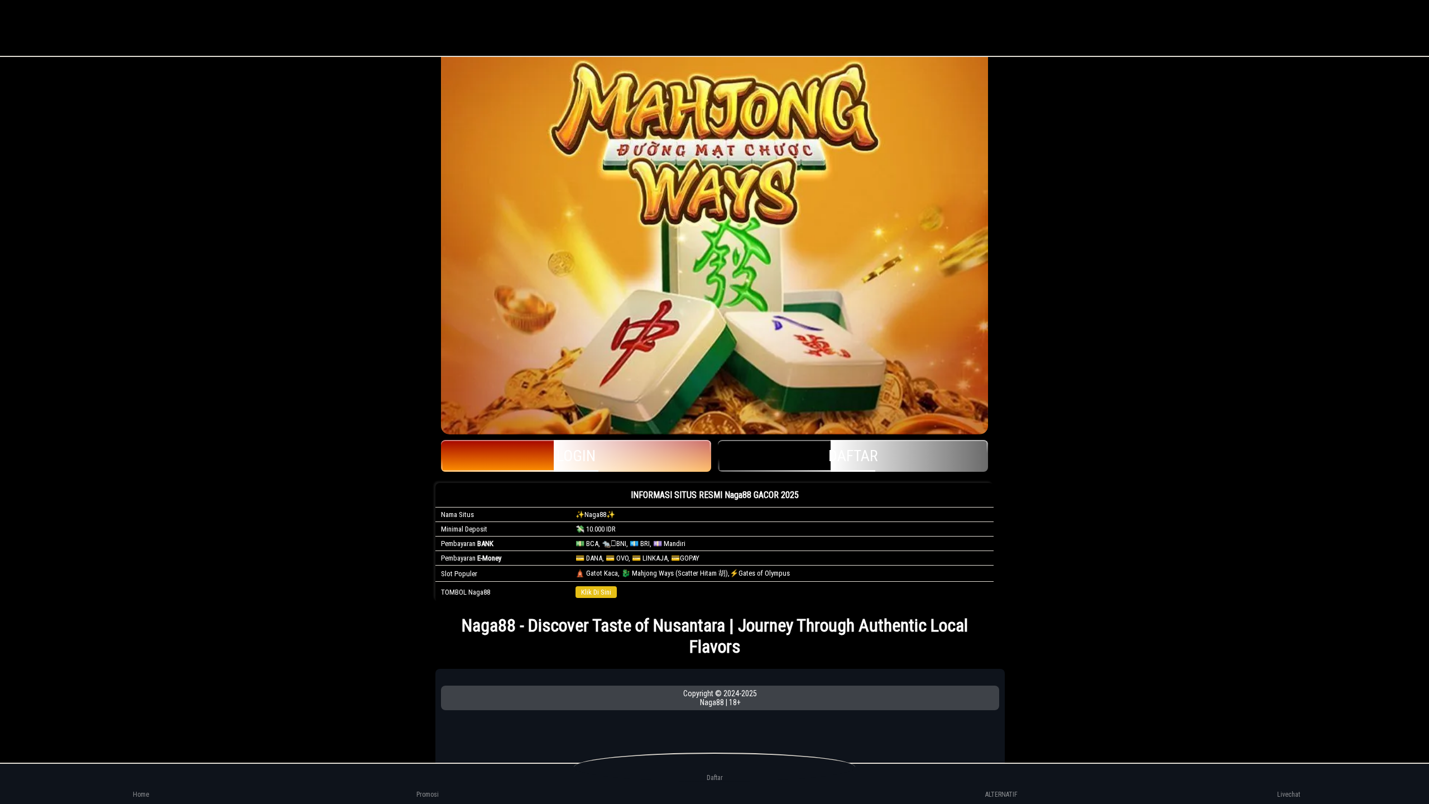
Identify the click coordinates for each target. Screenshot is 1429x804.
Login (576, 456)
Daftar (853, 456)
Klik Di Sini (596, 592)
